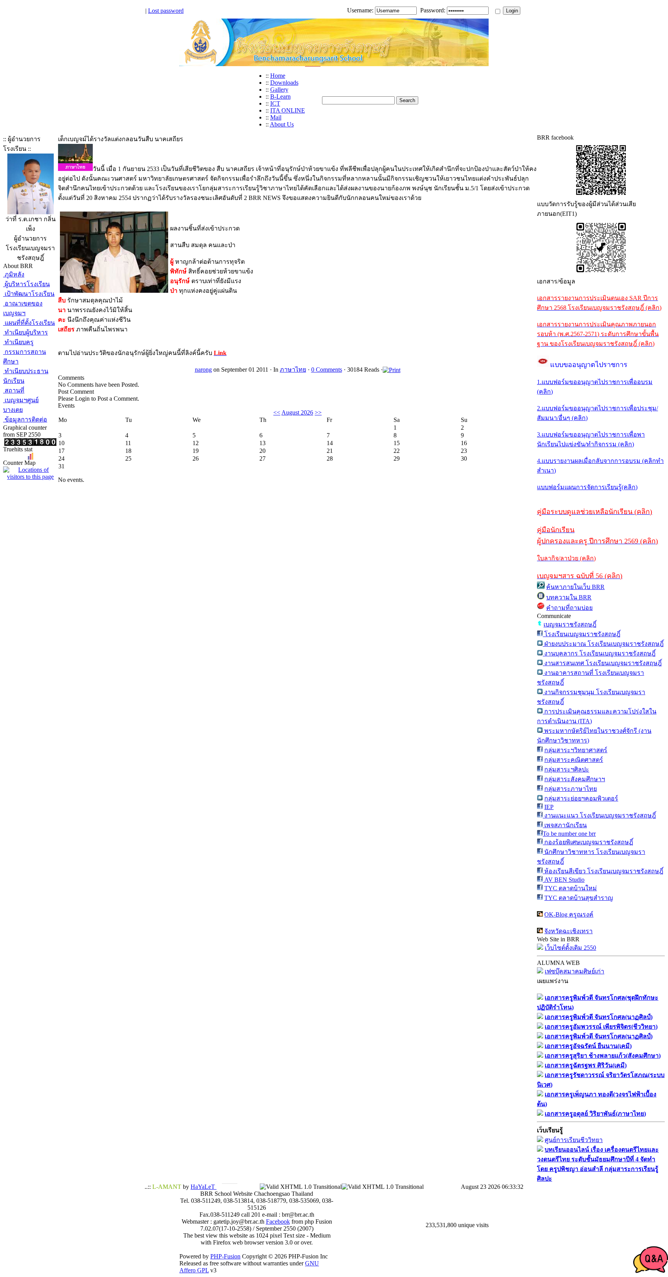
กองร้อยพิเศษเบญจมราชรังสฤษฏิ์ (588, 842)
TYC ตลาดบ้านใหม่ (570, 888)
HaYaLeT (203, 1186)
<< (276, 412)
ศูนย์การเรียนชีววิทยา (574, 1140)
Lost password (166, 10)
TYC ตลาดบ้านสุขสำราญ (578, 898)
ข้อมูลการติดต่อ (25, 419)
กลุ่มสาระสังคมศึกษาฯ (574, 779)
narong (203, 369)
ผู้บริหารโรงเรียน (26, 284)
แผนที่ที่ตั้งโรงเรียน (29, 322)
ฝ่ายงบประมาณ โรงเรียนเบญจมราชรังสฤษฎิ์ (603, 643)
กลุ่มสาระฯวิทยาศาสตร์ (575, 750)
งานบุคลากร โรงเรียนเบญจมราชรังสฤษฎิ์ (599, 653)
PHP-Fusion (225, 1256)
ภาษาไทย (293, 369)
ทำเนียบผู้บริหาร (25, 332)
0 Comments (326, 369)
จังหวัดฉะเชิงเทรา (568, 931)
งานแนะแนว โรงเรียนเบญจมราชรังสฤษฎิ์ (599, 815)
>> (318, 412)
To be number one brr (569, 833)
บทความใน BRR (568, 597)
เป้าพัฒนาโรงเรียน (29, 293)
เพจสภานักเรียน (565, 825)
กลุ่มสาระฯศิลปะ (566, 769)
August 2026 (297, 412)
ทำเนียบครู (18, 342)
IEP (549, 807)
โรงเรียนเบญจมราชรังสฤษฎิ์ (581, 634)
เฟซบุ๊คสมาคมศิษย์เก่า (574, 971)
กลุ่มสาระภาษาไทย (570, 788)
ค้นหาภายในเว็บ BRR (575, 587)
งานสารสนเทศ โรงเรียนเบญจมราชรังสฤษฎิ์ (602, 663)
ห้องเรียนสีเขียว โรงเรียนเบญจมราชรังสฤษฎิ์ (603, 871)
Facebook (278, 1221)
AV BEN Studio (563, 879)
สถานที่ (13, 390)
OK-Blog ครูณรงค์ (568, 914)
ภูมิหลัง (13, 274)
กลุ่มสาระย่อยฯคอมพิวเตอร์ (581, 798)
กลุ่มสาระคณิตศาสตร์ (573, 759)
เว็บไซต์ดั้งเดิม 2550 (570, 947)
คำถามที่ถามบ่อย (569, 607)
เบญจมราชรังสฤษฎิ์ (570, 624)
